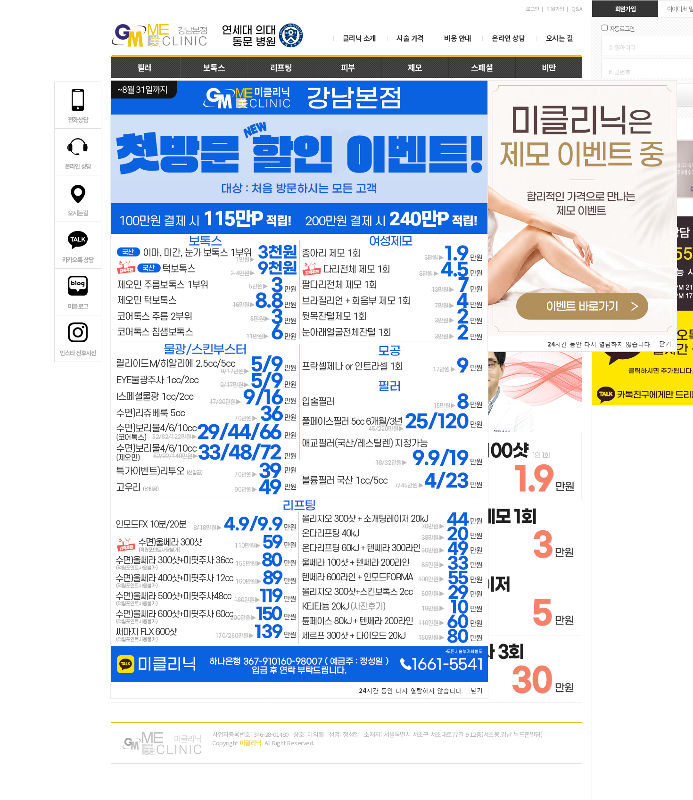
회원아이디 (622, 47)
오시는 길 (559, 38)
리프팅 (281, 67)
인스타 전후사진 (77, 352)
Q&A (577, 8)
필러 (144, 67)
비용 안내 (457, 38)
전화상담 (78, 119)
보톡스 (214, 67)
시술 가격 (410, 38)
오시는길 (78, 212)
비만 (549, 67)
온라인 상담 (508, 38)
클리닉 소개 (359, 38)
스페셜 (482, 67)
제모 (415, 67)
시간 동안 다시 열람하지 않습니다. (411, 690)
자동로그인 (622, 28)
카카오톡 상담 (78, 259)
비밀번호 (619, 71)
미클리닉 (159, 35)
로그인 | (535, 8)
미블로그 (78, 306)
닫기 (476, 690)
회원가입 (555, 8)
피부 (348, 67)
